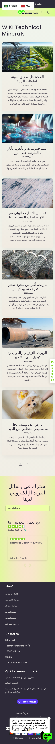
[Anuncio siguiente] (50, 4)
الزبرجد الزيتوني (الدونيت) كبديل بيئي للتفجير (27, 355)
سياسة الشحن (11, 612)
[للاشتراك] (47, 508)
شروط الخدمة (11, 618)
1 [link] (20, 463)
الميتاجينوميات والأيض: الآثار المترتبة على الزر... (27, 150)
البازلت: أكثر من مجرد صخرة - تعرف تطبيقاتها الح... (27, 287)
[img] (29, 526)
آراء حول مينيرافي (12, 624)
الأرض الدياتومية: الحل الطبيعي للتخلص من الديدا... (27, 426)
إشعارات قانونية (11, 593)
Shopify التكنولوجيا (35, 738)
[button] (5, 12)
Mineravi (24, 738)
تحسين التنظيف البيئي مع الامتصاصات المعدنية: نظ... (27, 215)
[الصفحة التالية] (35, 464)
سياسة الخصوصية (12, 599)
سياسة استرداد (11, 605)
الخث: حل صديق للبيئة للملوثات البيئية (27, 79)
